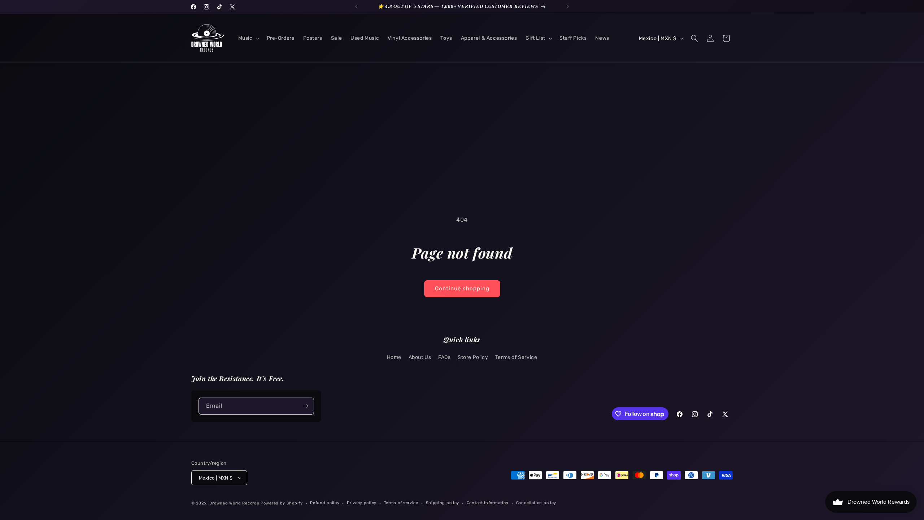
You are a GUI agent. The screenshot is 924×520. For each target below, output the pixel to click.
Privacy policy (361, 502)
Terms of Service (516, 357)
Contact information (488, 502)
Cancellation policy (536, 502)
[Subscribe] (306, 406)
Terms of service (401, 502)
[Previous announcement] (356, 7)
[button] (248, 38)
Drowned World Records (234, 503)
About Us (420, 357)
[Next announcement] (568, 7)
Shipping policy (442, 502)
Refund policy (324, 502)
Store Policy (473, 357)
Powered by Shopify (282, 503)
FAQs (444, 357)
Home (394, 357)
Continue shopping (462, 288)
